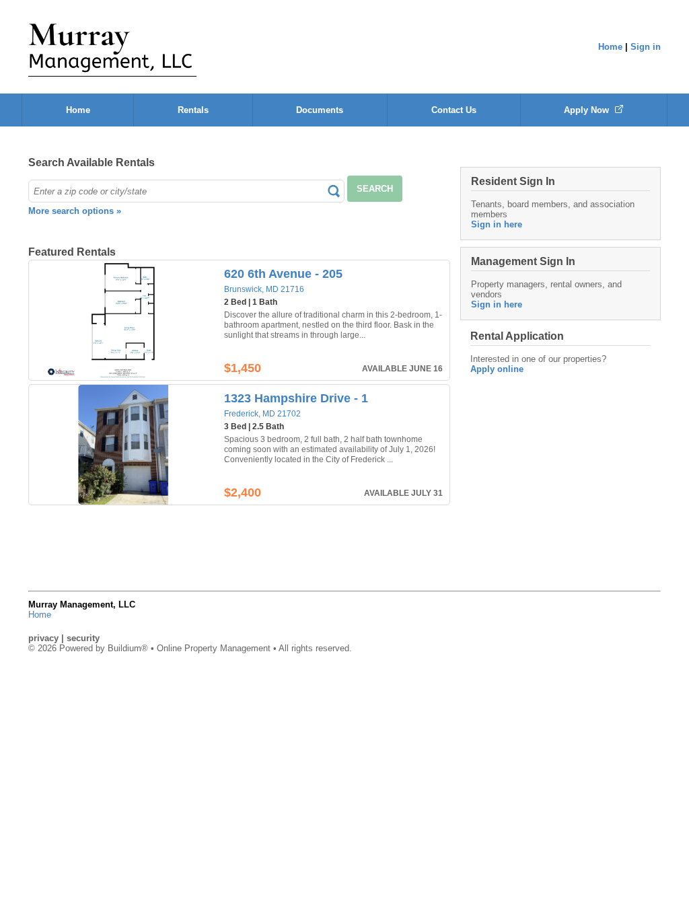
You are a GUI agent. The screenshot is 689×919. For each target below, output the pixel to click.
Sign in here (496, 224)
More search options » (74, 211)
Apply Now (588, 110)
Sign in (645, 47)
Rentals (193, 110)
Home (610, 47)
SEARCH (375, 189)
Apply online (496, 369)
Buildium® (128, 648)
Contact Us (453, 110)
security (83, 638)
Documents (319, 110)
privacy (43, 638)
